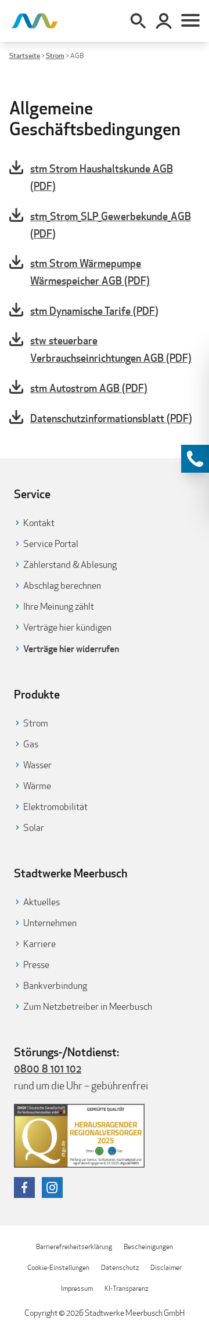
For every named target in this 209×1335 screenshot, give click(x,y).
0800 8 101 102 (47, 1068)
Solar (33, 828)
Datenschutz (120, 1267)
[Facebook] (24, 1187)
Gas (30, 744)
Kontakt (39, 523)
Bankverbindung (55, 986)
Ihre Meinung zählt (58, 606)
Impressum (77, 1288)
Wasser (37, 765)
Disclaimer (166, 1267)
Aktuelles (41, 902)
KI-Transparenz (126, 1288)
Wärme (37, 786)
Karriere (39, 944)
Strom (55, 55)
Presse (36, 965)
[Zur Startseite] (34, 21)
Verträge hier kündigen (67, 627)
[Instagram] (52, 1187)
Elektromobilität (55, 807)
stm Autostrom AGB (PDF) (88, 388)
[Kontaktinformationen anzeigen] (195, 459)
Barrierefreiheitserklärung (74, 1246)
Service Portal (50, 544)
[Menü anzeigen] (190, 21)
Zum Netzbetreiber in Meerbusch (87, 1007)
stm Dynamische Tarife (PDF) (94, 311)
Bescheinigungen (148, 1246)
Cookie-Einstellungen (58, 1267)
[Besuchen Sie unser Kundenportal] (164, 21)
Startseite (24, 55)
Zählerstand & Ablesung (70, 565)
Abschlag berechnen (62, 586)
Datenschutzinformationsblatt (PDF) (111, 418)
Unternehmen (50, 923)
